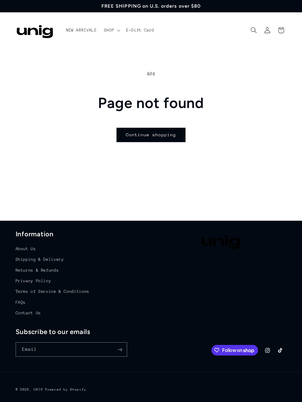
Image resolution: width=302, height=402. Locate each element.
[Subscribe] (120, 349)
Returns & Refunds (37, 270)
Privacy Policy (33, 280)
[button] (111, 30)
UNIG (38, 389)
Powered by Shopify (65, 389)
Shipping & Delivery (40, 259)
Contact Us (28, 312)
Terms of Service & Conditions (52, 291)
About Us (26, 248)
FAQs (21, 302)
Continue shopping (151, 134)
